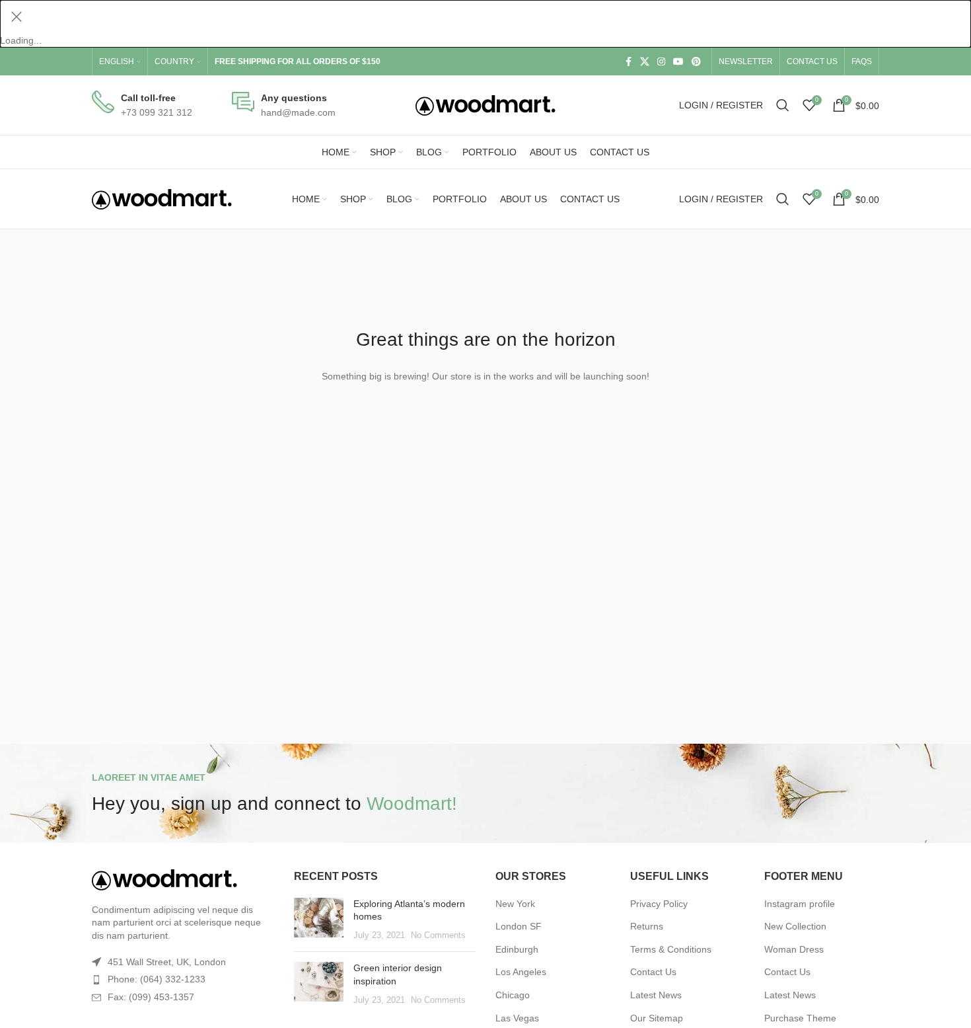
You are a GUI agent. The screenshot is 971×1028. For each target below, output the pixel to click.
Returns (646, 926)
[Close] (16, 16)
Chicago (512, 995)
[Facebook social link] (628, 62)
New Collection (795, 926)
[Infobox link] (142, 105)
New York (515, 903)
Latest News (656, 995)
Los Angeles (520, 972)
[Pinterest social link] (696, 62)
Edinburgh (516, 949)
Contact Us (653, 972)
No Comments (438, 935)
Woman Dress (794, 949)
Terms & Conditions (670, 949)
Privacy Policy (659, 903)
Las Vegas (517, 1018)
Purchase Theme (800, 1018)
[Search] (783, 105)
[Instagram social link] (661, 62)
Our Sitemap (656, 1018)
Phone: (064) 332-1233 (156, 979)
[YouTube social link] (678, 62)
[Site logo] (485, 104)
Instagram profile (799, 903)
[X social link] (644, 62)
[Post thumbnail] (318, 920)
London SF (518, 926)
